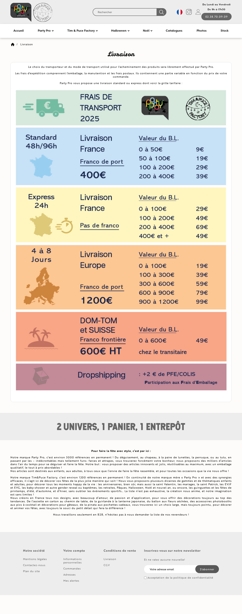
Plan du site (31, 571)
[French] (179, 12)
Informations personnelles (72, 560)
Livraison (110, 559)
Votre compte (74, 550)
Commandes (72, 568)
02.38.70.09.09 (216, 16)
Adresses (69, 574)
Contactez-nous (34, 565)
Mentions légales (35, 559)
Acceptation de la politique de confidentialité (180, 577)
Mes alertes (71, 580)
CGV (107, 565)
